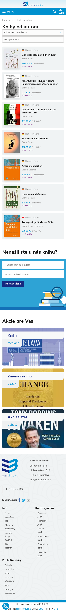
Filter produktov (11, 39)
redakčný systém (23, 609)
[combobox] (33, 32)
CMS (41, 609)
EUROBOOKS (14, 489)
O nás (7, 513)
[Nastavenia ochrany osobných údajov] (5, 606)
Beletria (8, 565)
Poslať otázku (13, 283)
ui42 (56, 609)
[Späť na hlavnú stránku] (33, 4)
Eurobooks (7, 20)
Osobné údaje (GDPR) (8, 537)
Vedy (7, 585)
